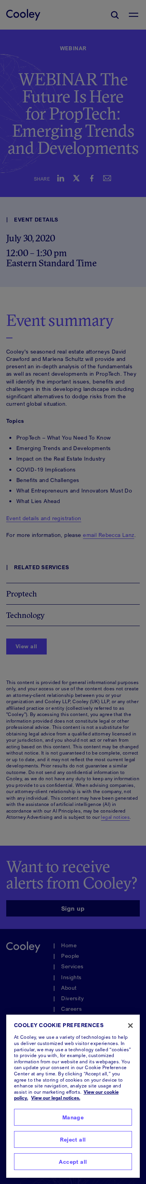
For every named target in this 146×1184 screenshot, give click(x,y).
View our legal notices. (55, 1098)
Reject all (73, 1139)
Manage (73, 1117)
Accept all (73, 1161)
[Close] (130, 1025)
